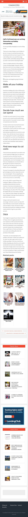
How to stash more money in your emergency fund (16, 478)
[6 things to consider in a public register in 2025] (7, 396)
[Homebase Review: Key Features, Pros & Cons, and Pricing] (7, 436)
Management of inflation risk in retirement (15, 468)
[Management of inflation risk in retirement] (7, 468)
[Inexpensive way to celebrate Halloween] (7, 374)
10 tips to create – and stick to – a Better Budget (16, 353)
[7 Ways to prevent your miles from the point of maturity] (24, 16)
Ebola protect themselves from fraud (15, 333)
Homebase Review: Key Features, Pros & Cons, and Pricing (17, 436)
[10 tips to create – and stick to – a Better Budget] (7, 353)
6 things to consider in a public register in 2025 (17, 396)
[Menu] (2, 1)
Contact (20, 505)
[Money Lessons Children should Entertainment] (7, 363)
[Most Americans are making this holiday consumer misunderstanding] (7, 447)
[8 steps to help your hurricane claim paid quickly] (7, 457)
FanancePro (14, 5)
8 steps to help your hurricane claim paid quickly (16, 457)
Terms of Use (13, 505)
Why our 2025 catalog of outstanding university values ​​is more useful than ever (13, 385)
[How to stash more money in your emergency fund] (7, 478)
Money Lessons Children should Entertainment (15, 363)
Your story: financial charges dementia (13, 330)
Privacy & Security (4, 506)
